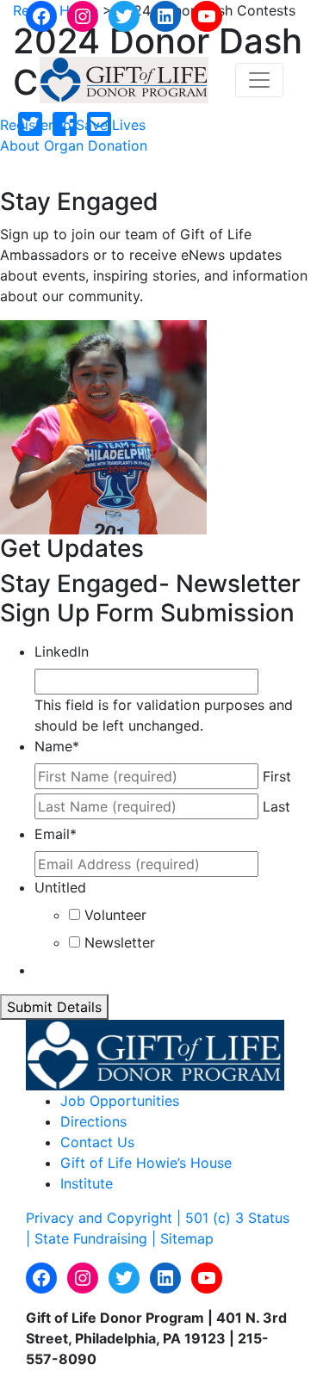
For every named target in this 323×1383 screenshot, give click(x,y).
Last (276, 806)
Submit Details (54, 1007)
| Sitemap (183, 1238)
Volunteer (115, 914)
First (277, 776)
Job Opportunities (119, 1100)
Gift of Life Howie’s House (146, 1162)
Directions (93, 1121)
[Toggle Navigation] (259, 80)
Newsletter (119, 942)
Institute (86, 1183)
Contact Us (97, 1142)
